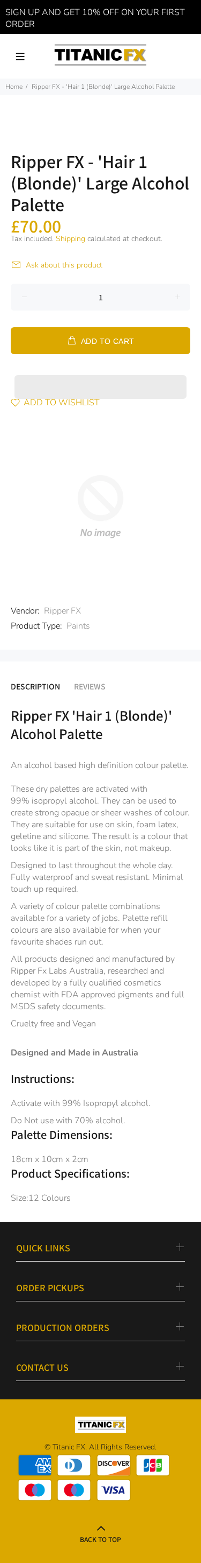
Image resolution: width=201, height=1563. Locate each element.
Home (14, 86)
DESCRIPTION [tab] (35, 686)
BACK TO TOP (100, 1539)
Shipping (70, 239)
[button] (100, 377)
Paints (78, 626)
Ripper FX (62, 611)
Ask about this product (64, 265)
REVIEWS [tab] (90, 686)
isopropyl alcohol (64, 801)
